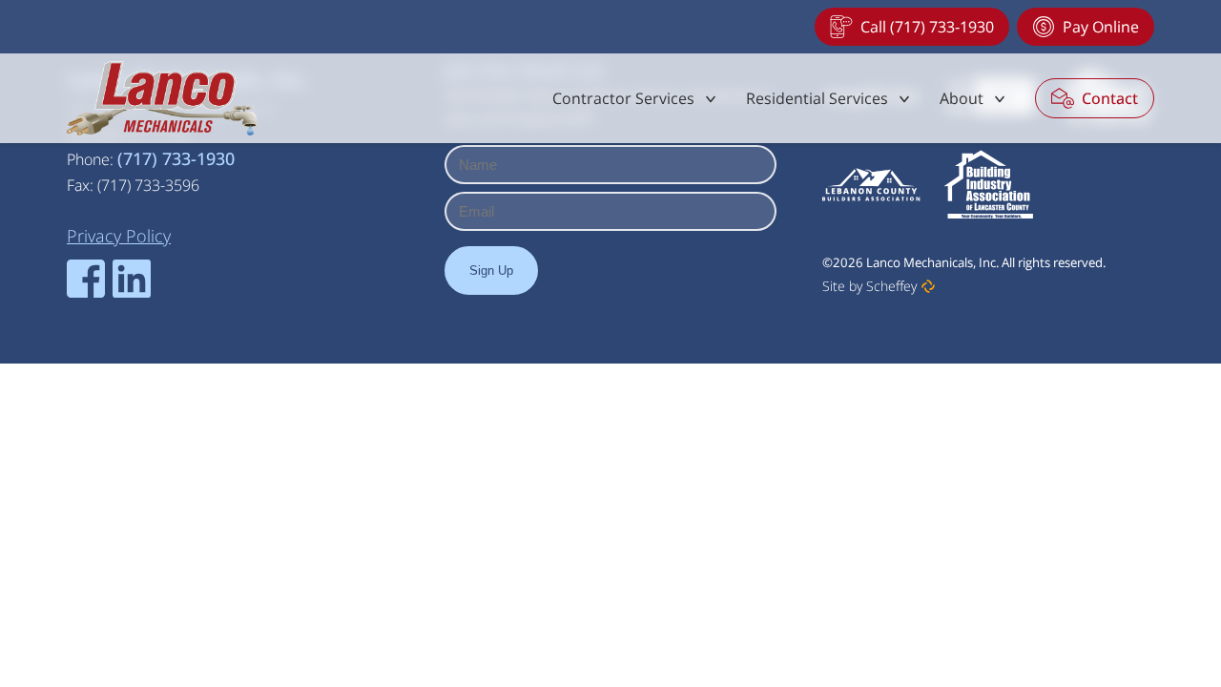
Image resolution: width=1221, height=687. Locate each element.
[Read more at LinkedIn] (132, 279)
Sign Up (491, 270)
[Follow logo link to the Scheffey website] (928, 286)
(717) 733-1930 (176, 158)
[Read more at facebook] (86, 279)
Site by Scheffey (869, 286)
